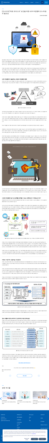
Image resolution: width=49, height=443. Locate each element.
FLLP (42, 2)
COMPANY (19, 419)
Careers (18, 428)
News (30, 417)
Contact (46, 2)
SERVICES (3, 414)
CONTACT (43, 414)
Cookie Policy (34, 433)
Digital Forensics (3, 418)
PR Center (31, 414)
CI (29, 418)
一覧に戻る (24, 375)
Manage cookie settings (26, 439)
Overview (18, 423)
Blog (30, 420)
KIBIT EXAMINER (19, 417)
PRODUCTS (19, 414)
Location (18, 427)
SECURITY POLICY (44, 428)
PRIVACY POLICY (44, 424)
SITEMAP (42, 421)
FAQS (42, 418)
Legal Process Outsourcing (5, 420)
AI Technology (19, 422)
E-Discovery (3, 417)
